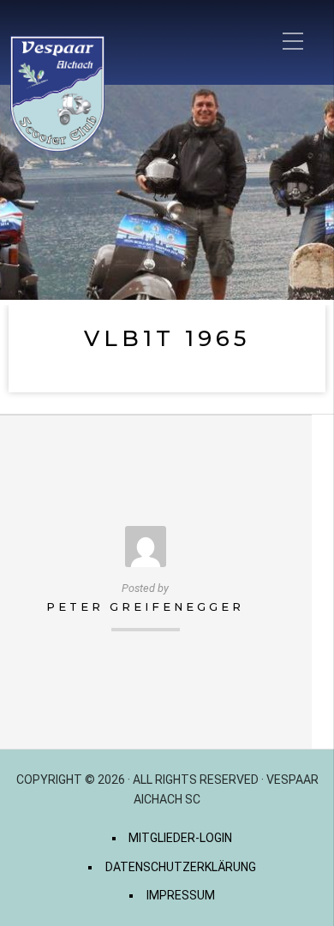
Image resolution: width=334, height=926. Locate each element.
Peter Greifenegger (145, 606)
